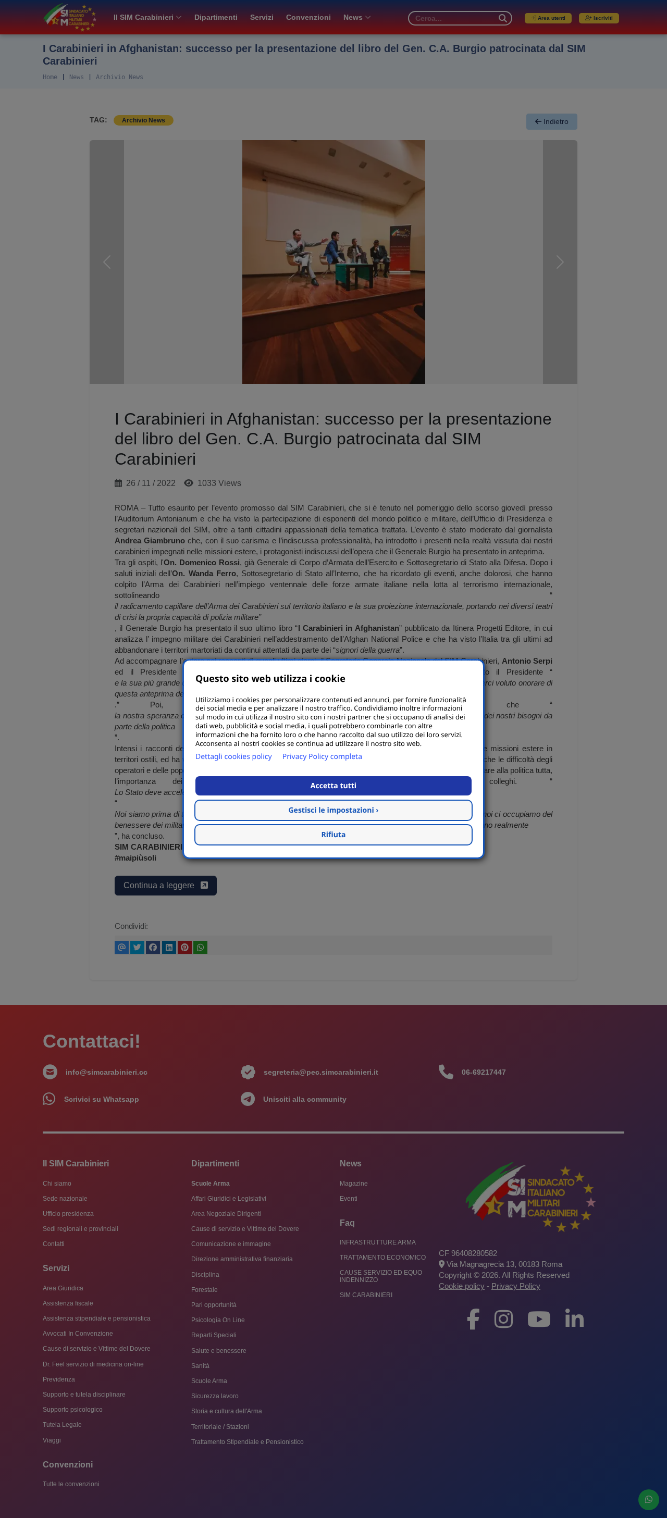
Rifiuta (334, 835)
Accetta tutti (333, 786)
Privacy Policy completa (322, 757)
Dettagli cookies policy (233, 757)
